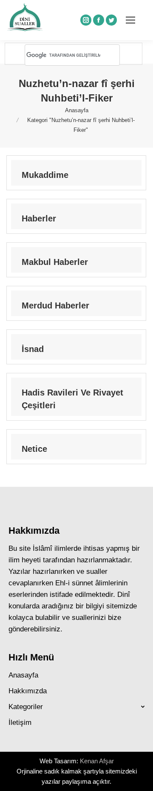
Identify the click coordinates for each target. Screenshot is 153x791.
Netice (34, 449)
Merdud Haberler (55, 305)
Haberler (39, 218)
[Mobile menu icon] (130, 20)
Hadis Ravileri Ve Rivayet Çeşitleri (72, 399)
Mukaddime (45, 175)
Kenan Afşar (97, 761)
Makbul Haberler (55, 262)
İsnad (33, 349)
